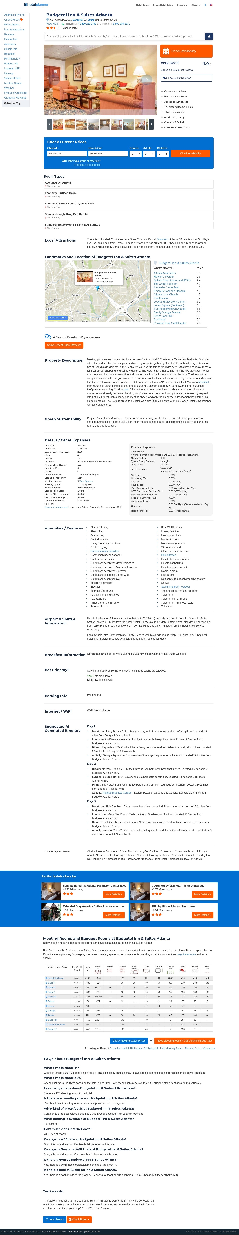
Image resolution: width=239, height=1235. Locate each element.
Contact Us (7, 1231)
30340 (91, 20)
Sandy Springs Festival (167, 312)
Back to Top (13, 103)
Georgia (51, 1010)
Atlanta (50, 1015)
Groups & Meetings (15, 97)
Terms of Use (32, 1231)
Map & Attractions (14, 29)
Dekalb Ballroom (55, 978)
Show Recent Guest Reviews (64, 345)
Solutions (182, 4)
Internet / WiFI (12, 68)
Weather (9, 87)
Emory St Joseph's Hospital (170, 290)
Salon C (51, 992)
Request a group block (87, 164)
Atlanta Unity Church (166, 294)
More (195, 4)
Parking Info (11, 63)
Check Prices (12, 19)
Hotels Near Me (57, 1231)
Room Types (11, 24)
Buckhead (160, 319)
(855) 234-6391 (92, 1231)
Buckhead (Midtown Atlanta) (170, 308)
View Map (52, 23)
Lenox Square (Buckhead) (169, 305)
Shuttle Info (10, 48)
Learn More (55, 1219)
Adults (147, 148)
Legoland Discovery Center (169, 301)
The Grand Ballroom (165, 283)
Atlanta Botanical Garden (117, 792)
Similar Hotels (12, 78)
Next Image (146, 80)
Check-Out (95, 148)
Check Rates (79, 1219)
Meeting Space (13, 83)
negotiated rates (186, 954)
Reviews (9, 34)
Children (162, 148)
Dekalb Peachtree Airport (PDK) (172, 280)
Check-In (52, 148)
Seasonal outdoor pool (56, 507)
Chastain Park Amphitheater (170, 323)
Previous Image (54, 80)
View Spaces (86, 481)
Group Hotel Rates (163, 4)
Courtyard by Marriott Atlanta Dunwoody (178, 885)
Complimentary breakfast (104, 551)
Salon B (51, 987)
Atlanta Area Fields (165, 273)
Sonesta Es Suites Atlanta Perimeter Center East (94, 885)
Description (10, 39)
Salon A (51, 983)
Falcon (50, 1001)
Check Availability (190, 153)
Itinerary (8, 73)
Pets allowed (168, 555)
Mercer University (164, 276)
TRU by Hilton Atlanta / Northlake (173, 906)
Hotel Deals (142, 4)
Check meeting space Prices (129, 1040)
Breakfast (9, 53)
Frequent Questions (15, 92)
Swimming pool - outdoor (175, 586)
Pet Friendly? (12, 58)
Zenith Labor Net (163, 315)
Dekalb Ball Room (56, 1024)
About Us (19, 1231)
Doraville (78, 20)
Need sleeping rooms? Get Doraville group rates (184, 1040)
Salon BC (52, 1029)
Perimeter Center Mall (166, 287)
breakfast (203, 382)
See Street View (57, 318)
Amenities (10, 44)
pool (126, 389)
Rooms (134, 148)
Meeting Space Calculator (200, 1048)
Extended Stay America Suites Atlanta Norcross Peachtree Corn (96, 906)
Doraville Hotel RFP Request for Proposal (134, 1048)
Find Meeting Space (171, 1048)
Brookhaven (161, 298)
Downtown (163, 239)
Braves (51, 1006)
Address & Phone (14, 14)
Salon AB (52, 1020)
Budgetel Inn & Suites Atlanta (179, 263)
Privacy (44, 1231)
